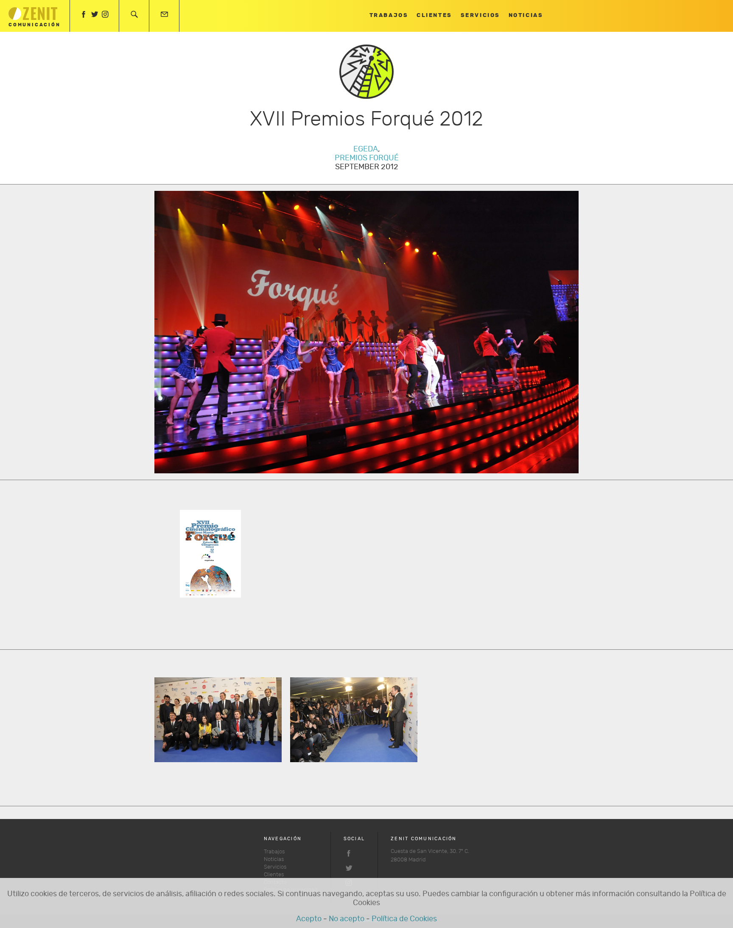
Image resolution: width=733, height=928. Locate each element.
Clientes (434, 15)
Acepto (309, 919)
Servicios (480, 15)
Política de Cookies (404, 919)
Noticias (526, 15)
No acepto (346, 919)
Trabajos (388, 15)
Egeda (365, 149)
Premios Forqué (367, 158)
